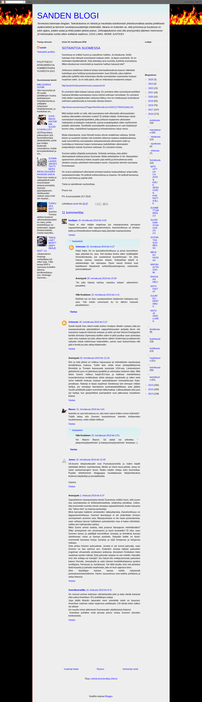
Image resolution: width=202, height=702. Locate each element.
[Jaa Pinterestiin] (107, 204)
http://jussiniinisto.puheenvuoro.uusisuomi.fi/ (83, 85)
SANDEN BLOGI (68, 15)
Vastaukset (77, 241)
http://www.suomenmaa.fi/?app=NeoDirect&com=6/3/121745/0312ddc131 (97, 107)
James (71, 459)
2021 (151, 92)
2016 (151, 114)
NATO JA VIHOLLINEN (154, 316)
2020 (151, 97)
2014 (151, 389)
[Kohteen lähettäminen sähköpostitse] (96, 204)
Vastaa (71, 235)
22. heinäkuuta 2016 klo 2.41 (105, 295)
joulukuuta (155, 120)
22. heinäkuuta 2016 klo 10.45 (91, 459)
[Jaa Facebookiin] (104, 204)
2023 (151, 84)
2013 (151, 394)
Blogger (108, 696)
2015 (151, 385)
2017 (151, 109)
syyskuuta (156, 143)
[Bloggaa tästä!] (99, 204)
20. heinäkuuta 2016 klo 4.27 (100, 246)
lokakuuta (155, 137)
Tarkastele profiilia (46, 52)
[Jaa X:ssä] (101, 204)
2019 (151, 101)
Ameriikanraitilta (76, 590)
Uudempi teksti (71, 669)
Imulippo (73, 220)
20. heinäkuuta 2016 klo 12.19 (94, 358)
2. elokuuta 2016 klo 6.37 (92, 495)
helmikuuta (155, 367)
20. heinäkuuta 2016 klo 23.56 (102, 278)
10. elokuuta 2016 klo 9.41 (99, 590)
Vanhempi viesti (130, 669)
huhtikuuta (155, 348)
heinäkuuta (155, 160)
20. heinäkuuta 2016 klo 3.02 (92, 220)
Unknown (81, 246)
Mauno (72, 409)
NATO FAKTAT (154, 289)
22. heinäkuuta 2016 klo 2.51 (105, 435)
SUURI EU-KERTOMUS (154, 301)
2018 (151, 105)
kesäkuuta (155, 329)
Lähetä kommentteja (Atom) (104, 679)
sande (43, 47)
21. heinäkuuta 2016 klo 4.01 (90, 409)
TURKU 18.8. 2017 (52, 206)
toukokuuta (155, 339)
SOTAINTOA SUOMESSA (154, 242)
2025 (151, 79)
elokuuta (155, 150)
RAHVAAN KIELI (154, 279)
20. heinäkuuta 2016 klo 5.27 (93, 322)
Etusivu (100, 669)
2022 (151, 88)
